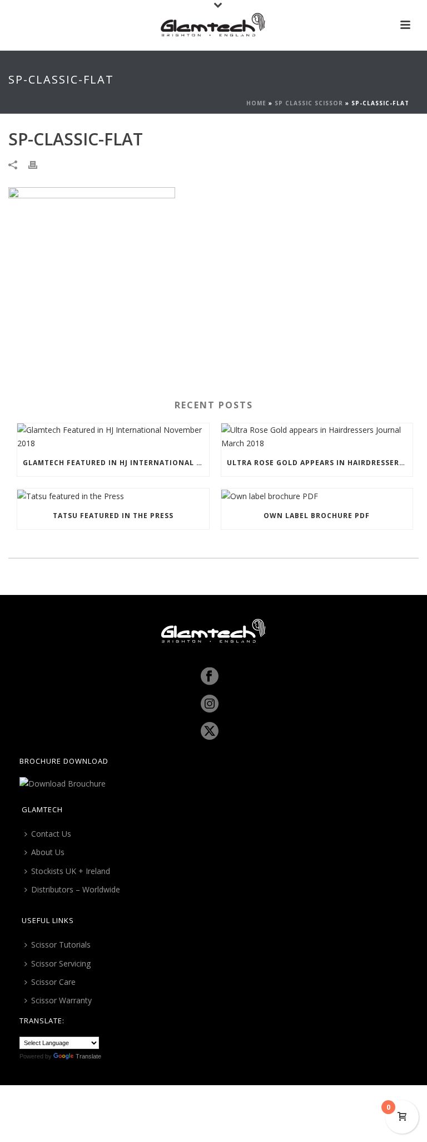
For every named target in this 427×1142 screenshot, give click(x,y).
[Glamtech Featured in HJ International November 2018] (113, 436)
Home (256, 103)
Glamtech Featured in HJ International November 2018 (116, 462)
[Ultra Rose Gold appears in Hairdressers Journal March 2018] (317, 436)
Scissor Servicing (61, 963)
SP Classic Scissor (309, 103)
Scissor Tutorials (61, 944)
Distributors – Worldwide (75, 889)
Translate (88, 1056)
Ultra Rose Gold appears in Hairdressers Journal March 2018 (320, 462)
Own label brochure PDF (317, 515)
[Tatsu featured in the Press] (113, 495)
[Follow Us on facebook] (210, 676)
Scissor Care (53, 982)
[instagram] (210, 704)
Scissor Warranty (61, 1000)
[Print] (38, 164)
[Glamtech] (213, 25)
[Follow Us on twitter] (210, 731)
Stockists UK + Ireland (70, 871)
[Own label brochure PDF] (317, 495)
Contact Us (51, 833)
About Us (47, 852)
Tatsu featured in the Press (113, 515)
